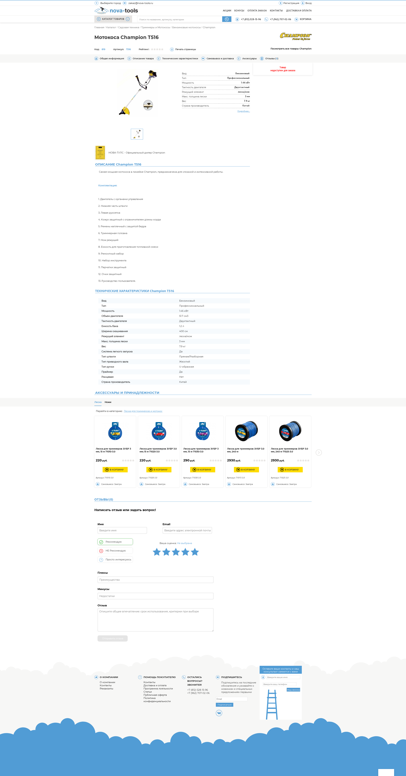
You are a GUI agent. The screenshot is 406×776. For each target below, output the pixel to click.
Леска (98, 402)
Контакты (106, 685)
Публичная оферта (155, 694)
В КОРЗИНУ (117, 469)
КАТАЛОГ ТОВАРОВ (113, 19)
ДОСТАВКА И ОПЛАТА (299, 10)
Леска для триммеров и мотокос (143, 411)
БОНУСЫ (239, 10)
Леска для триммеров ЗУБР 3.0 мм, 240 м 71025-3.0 (289, 450)
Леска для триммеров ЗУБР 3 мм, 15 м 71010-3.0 (113, 450)
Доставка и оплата (155, 685)
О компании (107, 682)
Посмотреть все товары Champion (291, 48)
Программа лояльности (158, 688)
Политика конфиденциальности (157, 700)
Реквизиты (106, 688)
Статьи (148, 691)
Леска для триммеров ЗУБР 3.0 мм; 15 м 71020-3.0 (158, 450)
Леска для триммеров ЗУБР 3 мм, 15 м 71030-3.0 (201, 450)
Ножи (108, 402)
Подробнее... (243, 111)
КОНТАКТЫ (276, 10)
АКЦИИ (227, 10)
